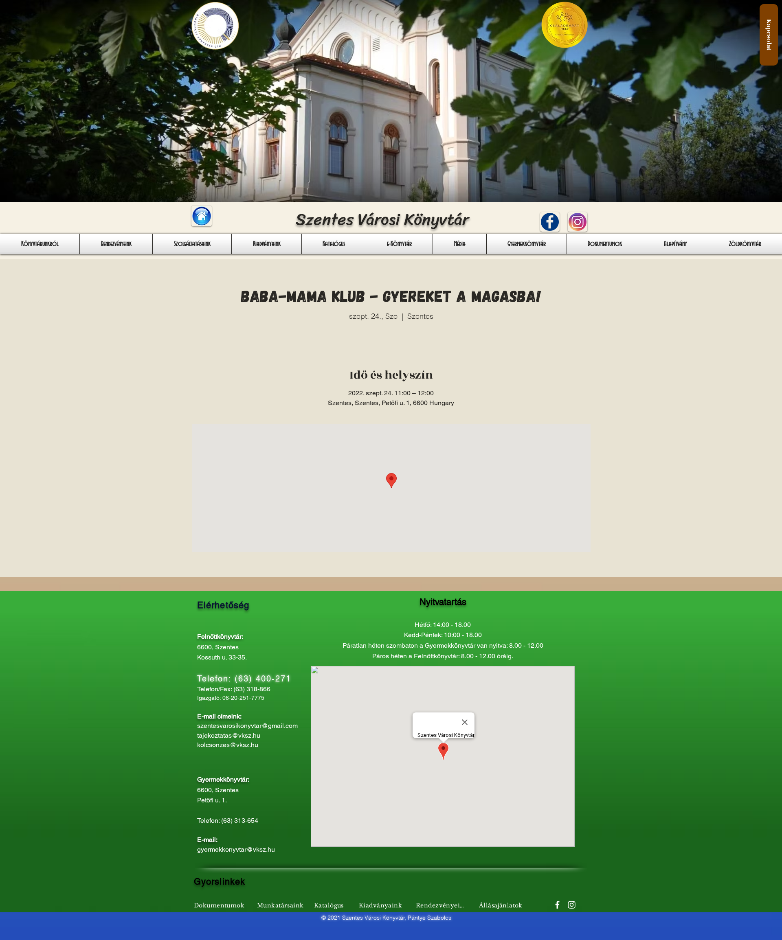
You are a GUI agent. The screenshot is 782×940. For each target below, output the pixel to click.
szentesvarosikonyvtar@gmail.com (247, 726)
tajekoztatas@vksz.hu (228, 735)
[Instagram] (572, 905)
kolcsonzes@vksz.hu (227, 745)
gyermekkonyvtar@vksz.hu (236, 849)
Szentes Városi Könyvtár (382, 219)
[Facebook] (557, 905)
